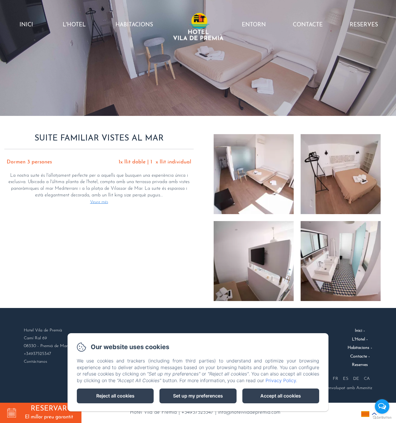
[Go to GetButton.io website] (382, 417)
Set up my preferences (198, 396)
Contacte (308, 25)
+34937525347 (197, 412)
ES (345, 379)
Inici (26, 25)
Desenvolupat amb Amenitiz (346, 388)
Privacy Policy (281, 380)
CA (367, 379)
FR (335, 379)
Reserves (364, 25)
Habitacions (134, 25)
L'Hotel (74, 25)
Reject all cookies (115, 396)
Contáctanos (35, 362)
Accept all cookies (280, 396)
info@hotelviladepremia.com (249, 412)
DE (356, 379)
